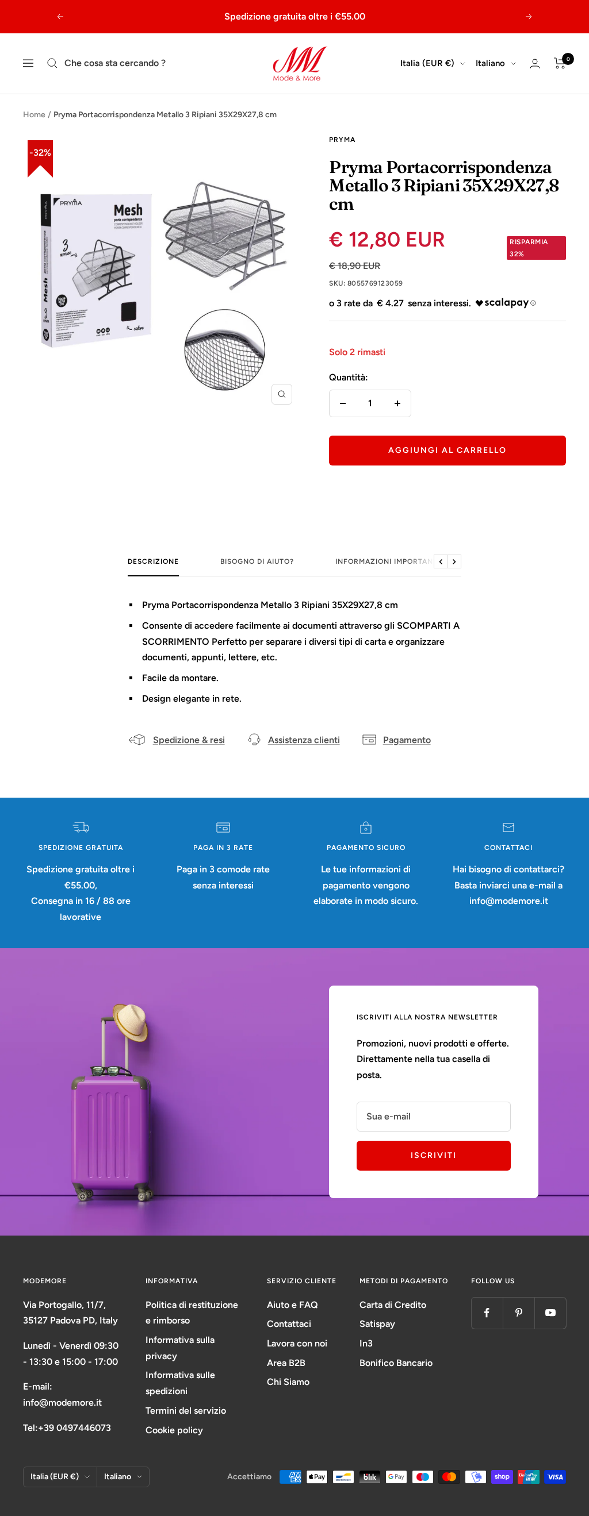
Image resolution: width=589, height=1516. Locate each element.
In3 (366, 1343)
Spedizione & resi (189, 739)
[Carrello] (560, 63)
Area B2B (286, 1362)
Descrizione (153, 561)
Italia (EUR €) (427, 63)
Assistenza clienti (304, 739)
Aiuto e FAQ (292, 1304)
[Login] (535, 63)
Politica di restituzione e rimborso (192, 1312)
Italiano (490, 63)
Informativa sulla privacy (180, 1347)
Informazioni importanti (387, 561)
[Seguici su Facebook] (487, 1313)
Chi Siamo (288, 1381)
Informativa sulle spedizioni (180, 1382)
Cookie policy (174, 1430)
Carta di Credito (392, 1304)
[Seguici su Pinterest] (518, 1313)
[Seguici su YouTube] (550, 1313)
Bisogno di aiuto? (257, 561)
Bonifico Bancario (396, 1362)
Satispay (377, 1323)
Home (34, 115)
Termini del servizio (186, 1410)
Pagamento (407, 739)
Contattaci (289, 1323)
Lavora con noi (297, 1343)
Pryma (342, 140)
